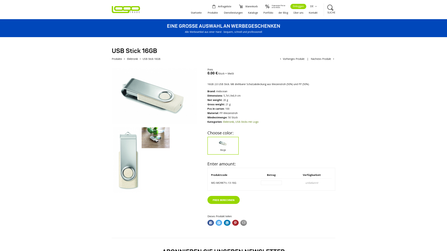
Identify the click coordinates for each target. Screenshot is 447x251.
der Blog (283, 12)
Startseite (196, 12)
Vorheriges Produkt (294, 58)
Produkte (213, 12)
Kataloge (253, 12)
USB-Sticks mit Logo (247, 121)
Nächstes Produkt (321, 58)
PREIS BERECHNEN (224, 200)
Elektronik (132, 58)
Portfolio (268, 12)
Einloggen (298, 6)
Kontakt (313, 12)
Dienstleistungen (233, 12)
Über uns (298, 12)
